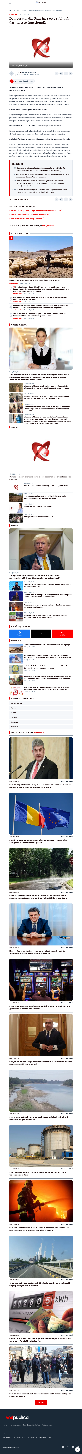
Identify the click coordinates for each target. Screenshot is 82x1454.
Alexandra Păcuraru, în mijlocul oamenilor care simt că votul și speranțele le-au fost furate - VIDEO (46, 397)
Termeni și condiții (15, 1425)
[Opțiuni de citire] (77, 1449)
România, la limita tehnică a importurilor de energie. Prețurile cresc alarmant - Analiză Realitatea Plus (40, 1339)
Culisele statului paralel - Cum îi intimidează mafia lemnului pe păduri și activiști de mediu (45, 497)
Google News (48, 225)
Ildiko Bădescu (29, 72)
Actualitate (13, 283)
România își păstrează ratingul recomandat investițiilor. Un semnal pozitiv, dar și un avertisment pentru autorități (41, 169)
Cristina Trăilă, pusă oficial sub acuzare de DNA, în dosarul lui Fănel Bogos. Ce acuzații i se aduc (48, 667)
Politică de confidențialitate (31, 1425)
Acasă (13, 10)
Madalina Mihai (67, 781)
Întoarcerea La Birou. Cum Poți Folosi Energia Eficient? (46, 486)
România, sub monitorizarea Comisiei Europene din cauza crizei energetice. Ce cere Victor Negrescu (42, 175)
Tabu (49, 1437)
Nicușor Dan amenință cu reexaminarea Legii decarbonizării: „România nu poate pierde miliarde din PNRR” (42, 190)
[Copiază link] (57, 73)
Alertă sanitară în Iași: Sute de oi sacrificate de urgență (34, 280)
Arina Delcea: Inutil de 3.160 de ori (37, 506)
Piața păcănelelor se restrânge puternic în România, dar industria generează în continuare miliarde (39, 1007)
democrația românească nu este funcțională (43, 211)
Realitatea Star (32, 1437)
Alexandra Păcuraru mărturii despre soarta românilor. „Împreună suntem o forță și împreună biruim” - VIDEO (46, 387)
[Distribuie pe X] (71, 73)
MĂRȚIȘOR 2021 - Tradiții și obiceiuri (38, 517)
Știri (18, 10)
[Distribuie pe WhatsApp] (66, 73)
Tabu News (42, 1437)
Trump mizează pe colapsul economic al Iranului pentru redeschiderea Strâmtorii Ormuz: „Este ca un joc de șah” (34, 576)
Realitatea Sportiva (19, 1437)
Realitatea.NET (7, 1437)
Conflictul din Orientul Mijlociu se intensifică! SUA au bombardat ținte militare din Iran (45, 616)
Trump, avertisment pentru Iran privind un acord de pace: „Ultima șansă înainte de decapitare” (48, 596)
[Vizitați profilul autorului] (11, 73)
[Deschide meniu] (10, 4)
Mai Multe (41, 1402)
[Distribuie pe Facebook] (61, 73)
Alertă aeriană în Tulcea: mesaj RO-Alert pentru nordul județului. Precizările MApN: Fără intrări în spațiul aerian (39, 315)
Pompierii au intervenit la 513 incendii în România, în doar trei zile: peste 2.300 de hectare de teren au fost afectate (39, 1229)
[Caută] (72, 3)
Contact (5, 1425)
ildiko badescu (16, 211)
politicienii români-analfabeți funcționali (27, 219)
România (24, 10)
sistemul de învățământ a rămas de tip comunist (30, 215)
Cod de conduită (47, 1425)
